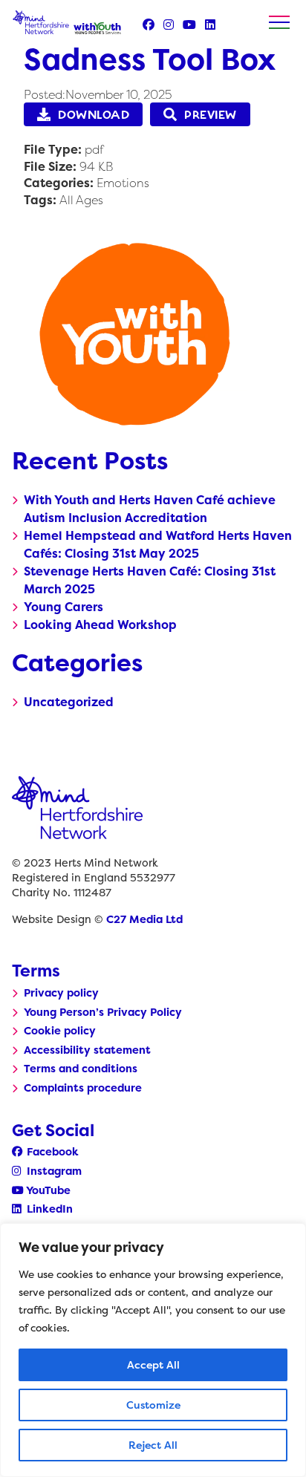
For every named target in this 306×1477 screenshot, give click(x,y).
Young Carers (63, 607)
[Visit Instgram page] (168, 24)
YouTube (47, 1190)
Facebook (51, 1151)
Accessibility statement (87, 1050)
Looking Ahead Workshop (100, 624)
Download (93, 114)
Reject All (153, 1445)
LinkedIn (48, 1209)
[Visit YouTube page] (189, 24)
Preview (210, 114)
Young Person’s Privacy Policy (103, 1012)
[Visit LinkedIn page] (210, 24)
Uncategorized (69, 702)
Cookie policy (60, 1030)
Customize (153, 1405)
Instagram (53, 1171)
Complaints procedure (83, 1087)
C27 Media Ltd (144, 919)
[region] (153, 1350)
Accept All (153, 1364)
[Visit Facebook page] (148, 24)
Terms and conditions (80, 1068)
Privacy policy (61, 992)
